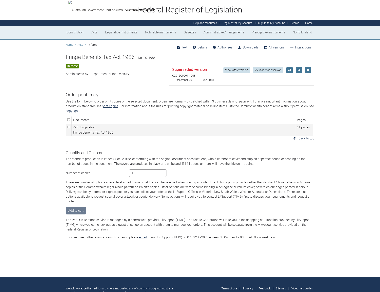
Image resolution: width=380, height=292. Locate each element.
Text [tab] (184, 47)
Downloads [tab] (250, 47)
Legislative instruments (121, 32)
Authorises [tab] (225, 47)
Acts (94, 32)
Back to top (306, 138)
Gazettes (190, 32)
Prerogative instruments (268, 32)
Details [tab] (202, 47)
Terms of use (229, 288)
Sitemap (281, 288)
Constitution (75, 32)
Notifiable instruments (160, 32)
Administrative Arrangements (223, 32)
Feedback (265, 288)
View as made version (268, 70)
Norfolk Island (302, 32)
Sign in (271, 23)
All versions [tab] (277, 47)
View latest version (236, 70)
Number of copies (78, 173)
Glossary (247, 288)
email (143, 237)
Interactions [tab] (303, 47)
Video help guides (302, 288)
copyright (72, 111)
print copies (110, 106)
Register (237, 23)
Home (69, 44)
